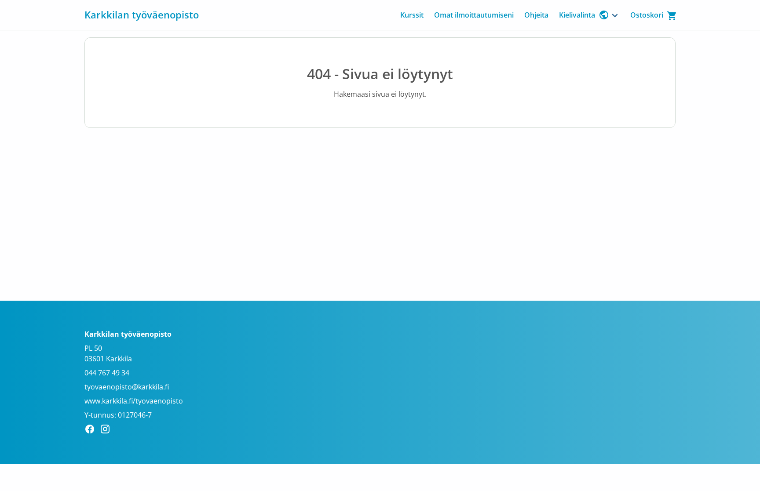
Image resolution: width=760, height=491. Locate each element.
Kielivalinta (577, 15)
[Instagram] (107, 430)
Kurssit (412, 15)
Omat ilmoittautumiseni (474, 15)
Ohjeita (536, 15)
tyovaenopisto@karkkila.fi (126, 387)
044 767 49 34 (106, 373)
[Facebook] (92, 430)
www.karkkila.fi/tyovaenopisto (133, 401)
